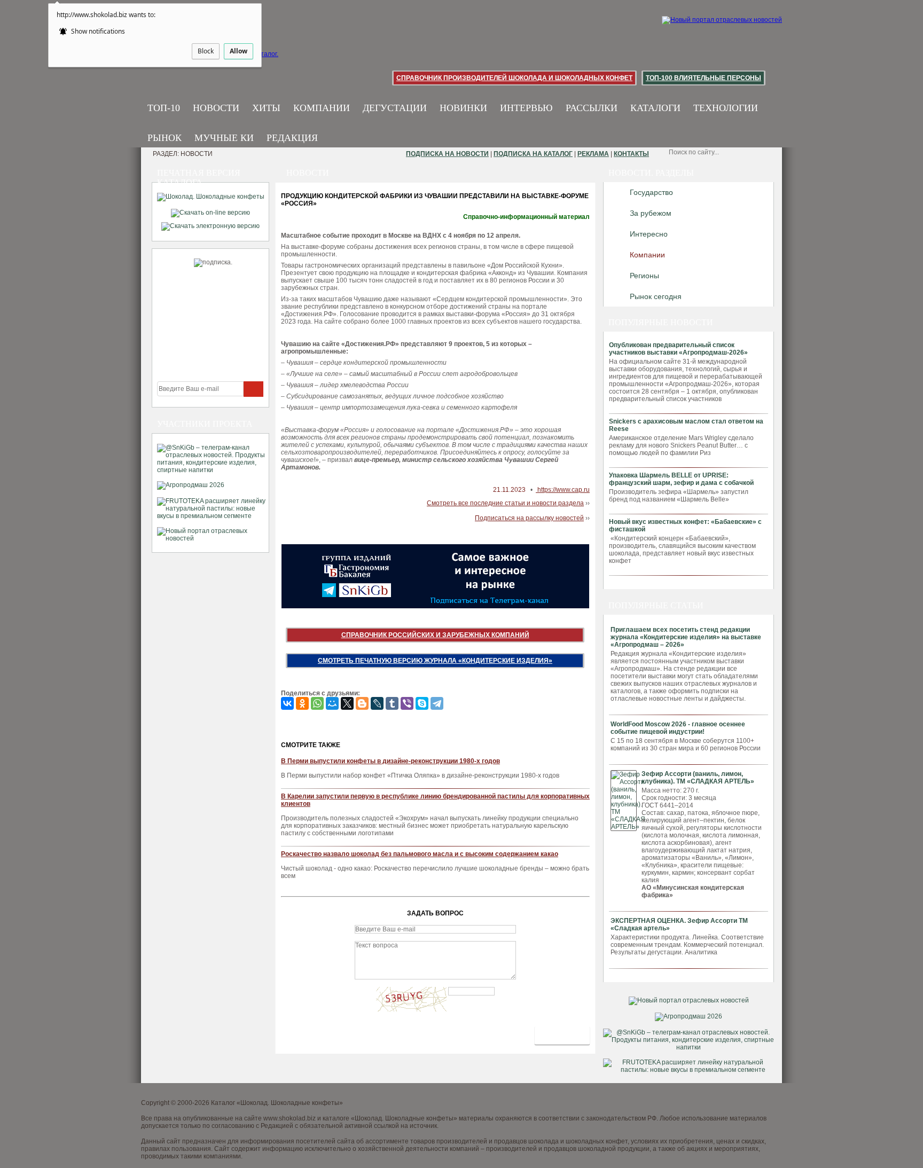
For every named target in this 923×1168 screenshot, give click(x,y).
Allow (238, 51)
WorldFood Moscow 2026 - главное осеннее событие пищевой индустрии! (678, 727)
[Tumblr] (392, 703)
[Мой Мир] (332, 703)
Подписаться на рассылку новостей (529, 518)
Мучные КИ (224, 137)
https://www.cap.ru (563, 489)
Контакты (631, 154)
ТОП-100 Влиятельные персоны (703, 78)
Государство (651, 192)
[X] (347, 703)
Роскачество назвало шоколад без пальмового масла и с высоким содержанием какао (419, 854)
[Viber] (407, 703)
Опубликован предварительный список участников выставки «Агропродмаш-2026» (678, 348)
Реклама (593, 154)
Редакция (292, 137)
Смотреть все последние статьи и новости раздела (505, 503)
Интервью (526, 108)
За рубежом (650, 213)
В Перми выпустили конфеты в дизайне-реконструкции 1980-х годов (390, 761)
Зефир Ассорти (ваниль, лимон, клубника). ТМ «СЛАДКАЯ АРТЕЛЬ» (698, 777)
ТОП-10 (163, 108)
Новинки (463, 108)
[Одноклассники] (302, 703)
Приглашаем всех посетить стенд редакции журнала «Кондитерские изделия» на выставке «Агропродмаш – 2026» (686, 637)
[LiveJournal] (377, 703)
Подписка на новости (447, 154)
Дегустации (395, 108)
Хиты (266, 108)
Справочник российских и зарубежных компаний (435, 635)
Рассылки (591, 108)
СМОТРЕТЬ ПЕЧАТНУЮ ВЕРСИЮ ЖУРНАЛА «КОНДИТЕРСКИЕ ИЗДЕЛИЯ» (435, 660)
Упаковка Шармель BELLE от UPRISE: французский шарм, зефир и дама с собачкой (681, 479)
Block (206, 51)
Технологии (725, 108)
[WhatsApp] (317, 703)
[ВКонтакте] (287, 703)
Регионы (644, 275)
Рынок (164, 137)
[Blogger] (362, 703)
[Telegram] (437, 703)
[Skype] (422, 703)
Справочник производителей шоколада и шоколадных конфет (514, 78)
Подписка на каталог (533, 154)
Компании (321, 108)
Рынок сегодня (656, 296)
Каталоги (655, 108)
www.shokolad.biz (289, 1118)
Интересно (649, 234)
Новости (216, 108)
